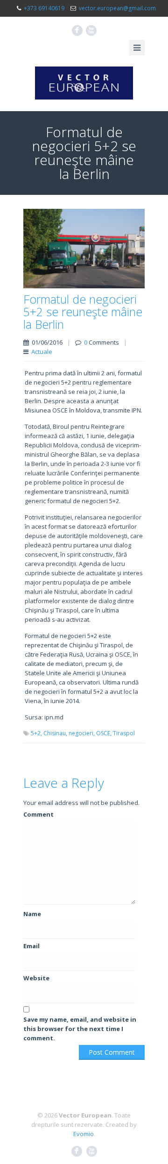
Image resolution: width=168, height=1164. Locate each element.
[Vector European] (84, 83)
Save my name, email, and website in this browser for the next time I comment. (79, 1028)
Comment (38, 814)
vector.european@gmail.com (117, 8)
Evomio (83, 1134)
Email (31, 946)
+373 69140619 (44, 8)
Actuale (41, 351)
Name (32, 914)
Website (36, 978)
